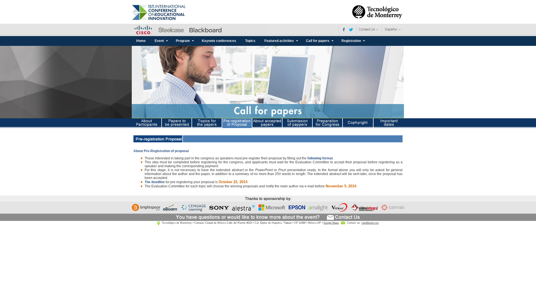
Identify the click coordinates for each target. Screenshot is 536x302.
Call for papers (317, 41)
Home (141, 41)
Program (183, 41)
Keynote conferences (219, 41)
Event (159, 41)
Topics (250, 41)
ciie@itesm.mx (370, 222)
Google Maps (331, 222)
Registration (351, 41)
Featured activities (279, 41)
